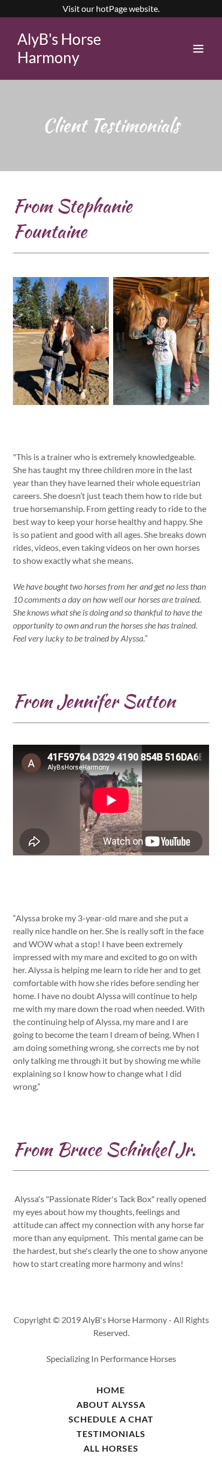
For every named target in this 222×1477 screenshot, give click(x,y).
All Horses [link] (111, 1448)
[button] (198, 48)
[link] (81, 60)
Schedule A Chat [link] (110, 1419)
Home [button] (110, 1390)
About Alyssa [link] (111, 1404)
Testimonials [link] (111, 1433)
